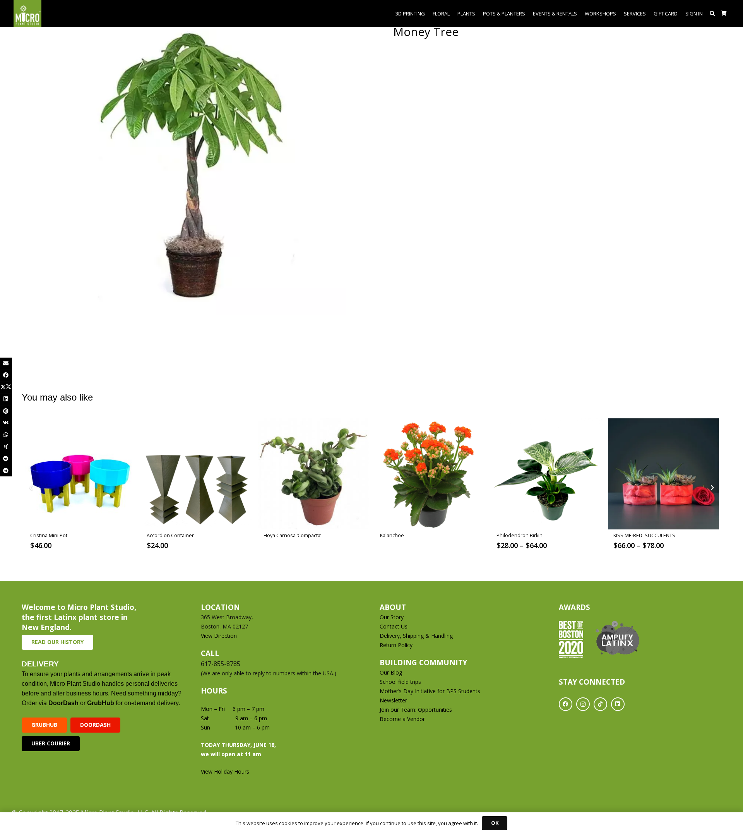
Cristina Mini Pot (48, 535)
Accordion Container (170, 535)
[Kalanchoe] (430, 473)
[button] (713, 13)
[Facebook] (565, 704)
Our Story (392, 617)
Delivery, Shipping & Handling (417, 635)
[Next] (711, 487)
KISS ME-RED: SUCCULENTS (644, 535)
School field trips (400, 681)
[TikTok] (600, 704)
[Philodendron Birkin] (546, 473)
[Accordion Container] (196, 473)
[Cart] (723, 13)
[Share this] (6, 375)
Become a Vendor (402, 719)
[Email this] (6, 364)
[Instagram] (583, 704)
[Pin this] (6, 411)
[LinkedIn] (618, 704)
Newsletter (393, 700)
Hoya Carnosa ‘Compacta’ (292, 535)
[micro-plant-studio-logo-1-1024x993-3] (27, 13)
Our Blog (391, 672)
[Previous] (31, 487)
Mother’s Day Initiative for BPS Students (430, 691)
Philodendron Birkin (519, 535)
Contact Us (393, 626)
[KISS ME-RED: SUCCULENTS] (663, 473)
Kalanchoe (392, 535)
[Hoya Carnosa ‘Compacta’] (313, 473)
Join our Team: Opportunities (416, 709)
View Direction (219, 635)
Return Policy (396, 645)
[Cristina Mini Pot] (80, 473)
